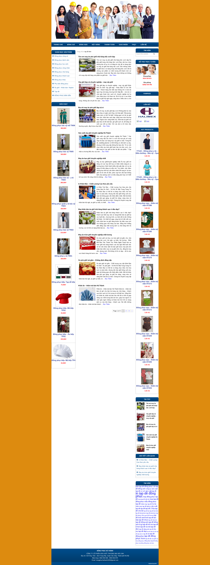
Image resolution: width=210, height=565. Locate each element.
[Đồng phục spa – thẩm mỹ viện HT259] (147, 323)
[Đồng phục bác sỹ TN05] (63, 141)
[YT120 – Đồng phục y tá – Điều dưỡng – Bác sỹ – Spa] (147, 167)
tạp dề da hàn (154, 511)
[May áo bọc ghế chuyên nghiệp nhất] (141, 448)
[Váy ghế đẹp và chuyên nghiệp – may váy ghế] (141, 417)
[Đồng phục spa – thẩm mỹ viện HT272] (147, 297)
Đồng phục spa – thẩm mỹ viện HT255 (147, 361)
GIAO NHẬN (123, 44)
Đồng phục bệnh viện (61, 60)
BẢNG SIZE (83, 44)
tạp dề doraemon (141, 513)
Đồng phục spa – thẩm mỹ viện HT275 (147, 256)
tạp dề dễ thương (148, 515)
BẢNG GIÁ (71, 44)
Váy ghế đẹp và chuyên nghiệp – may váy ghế (95, 82)
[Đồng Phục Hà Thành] (105, 21)
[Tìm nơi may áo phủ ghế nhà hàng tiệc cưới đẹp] (141, 406)
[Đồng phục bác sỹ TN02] (63, 220)
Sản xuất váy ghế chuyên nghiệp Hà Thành (94, 133)
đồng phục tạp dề (149, 541)
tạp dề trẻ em (148, 524)
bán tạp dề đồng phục (144, 486)
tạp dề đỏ (146, 534)
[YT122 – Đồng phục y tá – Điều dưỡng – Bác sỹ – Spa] (147, 141)
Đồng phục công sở (61, 56)
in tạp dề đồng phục (146, 495)
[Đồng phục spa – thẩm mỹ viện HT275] (147, 245)
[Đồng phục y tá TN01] (63, 246)
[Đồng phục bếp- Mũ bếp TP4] (63, 350)
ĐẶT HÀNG (96, 44)
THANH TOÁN (109, 44)
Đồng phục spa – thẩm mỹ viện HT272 (147, 309)
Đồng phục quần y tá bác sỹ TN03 (63, 205)
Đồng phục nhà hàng (61, 72)
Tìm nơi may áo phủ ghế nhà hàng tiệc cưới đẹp (96, 57)
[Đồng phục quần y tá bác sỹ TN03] (63, 194)
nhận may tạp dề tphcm (143, 506)
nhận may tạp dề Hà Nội (148, 504)
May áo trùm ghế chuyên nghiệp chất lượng (95, 235)
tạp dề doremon (151, 513)
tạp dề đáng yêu (144, 529)
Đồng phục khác (60, 80)
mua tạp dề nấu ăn (143, 499)
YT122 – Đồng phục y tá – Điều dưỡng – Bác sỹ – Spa (147, 152)
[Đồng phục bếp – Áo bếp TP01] (63, 324)
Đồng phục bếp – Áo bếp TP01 (63, 335)
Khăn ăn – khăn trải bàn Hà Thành (91, 285)
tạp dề (143, 508)
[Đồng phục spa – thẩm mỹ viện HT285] (147, 219)
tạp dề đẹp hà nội (151, 531)
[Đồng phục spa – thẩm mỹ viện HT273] (147, 271)
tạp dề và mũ (145, 527)
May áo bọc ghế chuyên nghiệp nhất (92, 158)
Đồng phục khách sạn (62, 76)
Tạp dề (56, 91)
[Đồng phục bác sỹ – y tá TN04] (63, 167)
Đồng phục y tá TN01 (63, 256)
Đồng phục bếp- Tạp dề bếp (63, 282)
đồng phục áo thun (149, 543)
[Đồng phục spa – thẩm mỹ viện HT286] (147, 193)
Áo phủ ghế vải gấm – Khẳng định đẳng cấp (95, 260)
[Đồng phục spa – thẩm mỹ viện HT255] (147, 350)
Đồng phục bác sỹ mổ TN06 (63, 125)
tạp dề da (146, 511)
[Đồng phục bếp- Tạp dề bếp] (63, 272)
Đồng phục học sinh (61, 64)
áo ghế (154, 538)
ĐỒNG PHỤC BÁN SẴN (62, 95)
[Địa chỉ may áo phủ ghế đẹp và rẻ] (141, 427)
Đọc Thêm (113, 75)
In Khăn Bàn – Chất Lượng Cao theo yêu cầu (95, 184)
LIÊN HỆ (144, 44)
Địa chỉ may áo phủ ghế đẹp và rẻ (91, 107)
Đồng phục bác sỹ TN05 (63, 152)
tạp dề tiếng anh (142, 522)
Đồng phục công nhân (62, 68)
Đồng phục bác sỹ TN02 (63, 230)
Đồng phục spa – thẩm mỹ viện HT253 (147, 387)
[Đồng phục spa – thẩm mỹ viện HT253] (147, 376)
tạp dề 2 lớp (150, 508)
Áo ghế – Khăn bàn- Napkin (64, 87)
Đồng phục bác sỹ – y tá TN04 (63, 179)
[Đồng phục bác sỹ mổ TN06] (63, 115)
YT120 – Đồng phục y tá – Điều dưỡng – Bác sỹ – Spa (147, 178)
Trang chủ (58, 44)
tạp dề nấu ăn (153, 520)
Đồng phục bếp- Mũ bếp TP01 (63, 309)
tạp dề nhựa (143, 520)
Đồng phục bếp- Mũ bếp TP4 (63, 360)
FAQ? (134, 44)
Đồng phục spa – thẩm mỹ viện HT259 (147, 335)
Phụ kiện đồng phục (61, 84)
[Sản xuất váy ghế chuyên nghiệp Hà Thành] (141, 438)
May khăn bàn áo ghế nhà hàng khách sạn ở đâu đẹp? (98, 209)
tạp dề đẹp (142, 531)
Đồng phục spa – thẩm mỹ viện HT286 (147, 204)
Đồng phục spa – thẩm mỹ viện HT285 (147, 230)
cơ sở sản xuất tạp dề (148, 491)
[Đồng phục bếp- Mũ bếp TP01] (63, 298)
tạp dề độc (148, 538)
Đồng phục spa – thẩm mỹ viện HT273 (147, 283)
